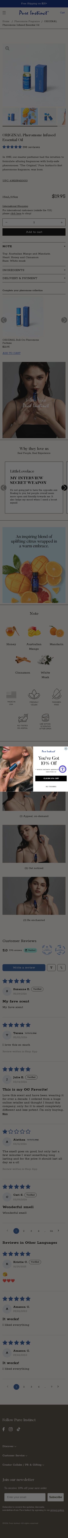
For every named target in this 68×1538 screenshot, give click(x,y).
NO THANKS (51, 787)
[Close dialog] (66, 748)
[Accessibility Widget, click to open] (62, 769)
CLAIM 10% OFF (51, 778)
